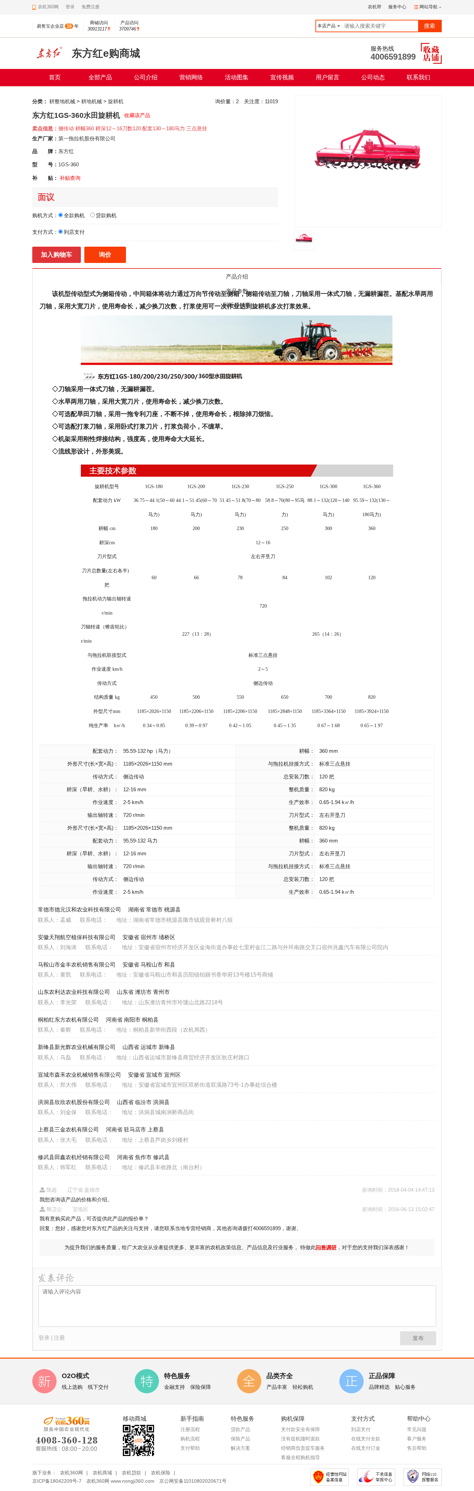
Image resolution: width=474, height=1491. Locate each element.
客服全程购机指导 (300, 1457)
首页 (55, 77)
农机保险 (160, 1472)
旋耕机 (116, 101)
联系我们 (418, 77)
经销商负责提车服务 (303, 1448)
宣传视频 (282, 77)
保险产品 (240, 1438)
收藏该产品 (137, 115)
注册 (59, 1338)
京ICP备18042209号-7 (57, 1481)
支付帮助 (190, 1448)
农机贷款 (131, 1472)
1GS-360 (68, 164)
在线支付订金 (365, 1448)
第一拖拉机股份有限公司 (87, 138)
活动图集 (236, 77)
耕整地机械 (62, 101)
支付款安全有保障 (300, 1429)
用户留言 (327, 77)
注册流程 (190, 1429)
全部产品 (100, 77)
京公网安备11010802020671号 (193, 1481)
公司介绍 (146, 77)
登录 (70, 6)
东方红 (66, 151)
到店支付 (361, 1429)
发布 (418, 1338)
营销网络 (191, 77)
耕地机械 (91, 101)
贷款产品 (240, 1429)
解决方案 (240, 1448)
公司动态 (373, 77)
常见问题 (416, 1429)
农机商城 (102, 1472)
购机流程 (190, 1438)
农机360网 (71, 1472)
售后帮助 (416, 1448)
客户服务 (416, 1438)
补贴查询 (70, 178)
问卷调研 (326, 1247)
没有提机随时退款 (300, 1438)
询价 (105, 254)
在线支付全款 (365, 1438)
